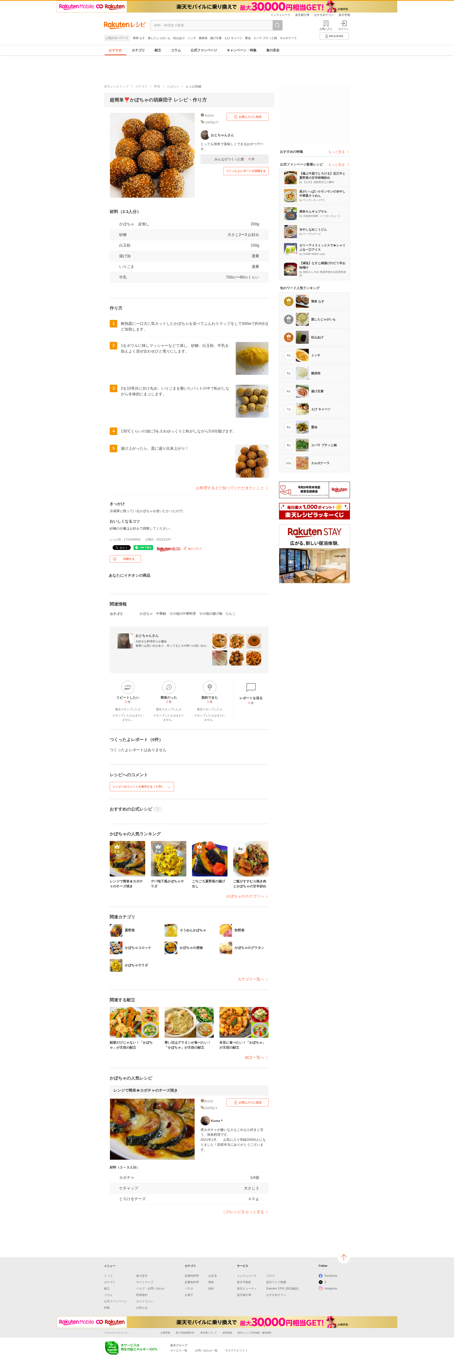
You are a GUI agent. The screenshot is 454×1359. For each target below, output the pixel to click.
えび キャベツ (233, 38)
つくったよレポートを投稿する (246, 171)
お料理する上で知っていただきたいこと (230, 488)
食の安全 (272, 50)
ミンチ (192, 38)
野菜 (157, 86)
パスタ (189, 1288)
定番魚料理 (192, 1282)
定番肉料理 (192, 1275)
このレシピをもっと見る (243, 1212)
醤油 (248, 38)
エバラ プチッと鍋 (265, 38)
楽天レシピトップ (116, 86)
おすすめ (115, 50)
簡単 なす (139, 38)
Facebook (330, 1275)
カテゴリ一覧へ (251, 979)
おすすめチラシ (324, 15)
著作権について (208, 1332)
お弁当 (212, 1275)
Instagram (330, 1288)
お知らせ (142, 1307)
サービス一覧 (178, 1350)
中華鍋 (161, 613)
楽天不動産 (244, 1282)
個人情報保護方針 (185, 1332)
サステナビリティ (236, 1350)
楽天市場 (344, 15)
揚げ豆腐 (216, 38)
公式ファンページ (204, 50)
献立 (158, 50)
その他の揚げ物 (210, 613)
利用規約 (142, 1295)
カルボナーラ (288, 38)
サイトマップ (144, 1282)
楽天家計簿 (302, 15)
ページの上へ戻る (344, 1257)
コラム (176, 50)
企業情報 (165, 1332)
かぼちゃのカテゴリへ (245, 896)
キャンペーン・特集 (242, 50)
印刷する (129, 559)
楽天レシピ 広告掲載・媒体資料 (254, 1332)
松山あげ (179, 38)
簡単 (211, 1282)
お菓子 (189, 1295)
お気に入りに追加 (250, 116)
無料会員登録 (336, 36)
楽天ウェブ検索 (276, 1282)
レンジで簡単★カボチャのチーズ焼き (146, 1090)
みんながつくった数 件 (234, 159)
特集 (107, 1307)
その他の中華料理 (182, 613)
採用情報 (227, 1332)
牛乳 (123, 277)
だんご (231, 613)
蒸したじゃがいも (159, 38)
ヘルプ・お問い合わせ (150, 1288)
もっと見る (336, 151)
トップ (108, 1275)
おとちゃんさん (147, 635)
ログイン (343, 28)
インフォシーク (280, 15)
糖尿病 (203, 38)
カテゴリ (138, 50)
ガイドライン (144, 1301)
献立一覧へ (254, 1057)
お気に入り (325, 28)
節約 (211, 1288)
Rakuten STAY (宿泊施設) (282, 1288)
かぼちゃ (173, 86)
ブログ (270, 1275)
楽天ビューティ (247, 1288)
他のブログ (194, 548)
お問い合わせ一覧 (206, 1350)
